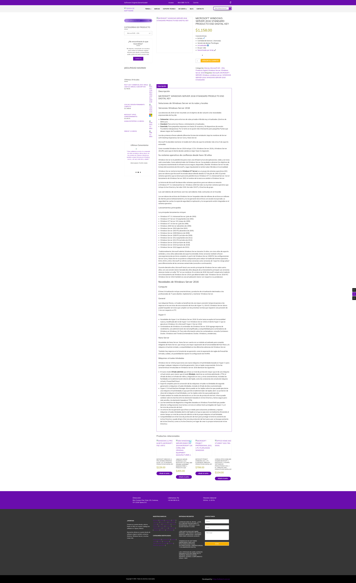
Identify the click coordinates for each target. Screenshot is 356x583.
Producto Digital (202, 70)
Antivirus (170, 543)
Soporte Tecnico (169, 9)
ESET (173, 520)
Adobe (155, 524)
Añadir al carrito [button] (164, 473)
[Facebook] (230, 2)
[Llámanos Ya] (163, 499)
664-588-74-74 (183, 3)
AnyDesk (168, 526)
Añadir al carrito (210, 61)
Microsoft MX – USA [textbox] (137, 33)
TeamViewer (169, 530)
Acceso (171, 3)
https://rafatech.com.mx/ (221, 579)
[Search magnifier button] (230, 8)
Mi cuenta (182, 9)
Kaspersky (168, 520)
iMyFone (165, 528)
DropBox (162, 526)
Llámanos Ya (173, 498)
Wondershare (167, 524)
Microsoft (215, 73)
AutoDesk (157, 530)
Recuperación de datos (160, 543)
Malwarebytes (157, 528)
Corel (159, 524)
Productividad (157, 539)
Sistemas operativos (159, 545)
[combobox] (138, 33)
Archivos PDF (166, 539)
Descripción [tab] (162, 86)
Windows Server (214, 70)
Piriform (162, 530)
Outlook (173, 539)
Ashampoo (172, 528)
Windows (205, 75)
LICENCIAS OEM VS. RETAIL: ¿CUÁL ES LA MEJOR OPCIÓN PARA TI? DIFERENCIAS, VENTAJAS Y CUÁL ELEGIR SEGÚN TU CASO (190, 524)
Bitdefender (171, 522)
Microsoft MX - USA (217, 68)
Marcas (157, 9)
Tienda (147, 9)
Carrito (195, 3)
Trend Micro (163, 522)
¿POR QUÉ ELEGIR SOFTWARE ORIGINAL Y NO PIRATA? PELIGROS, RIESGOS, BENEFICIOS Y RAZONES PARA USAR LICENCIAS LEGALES (190, 534)
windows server (216, 75)
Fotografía (166, 541)
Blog (191, 9)
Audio (155, 541)
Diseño (160, 541)
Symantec (156, 522)
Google (161, 520)
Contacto (200, 9)
